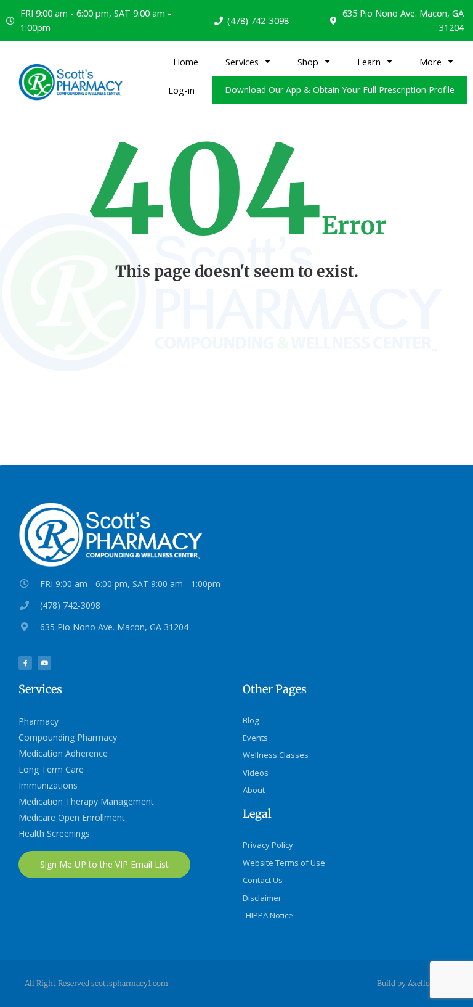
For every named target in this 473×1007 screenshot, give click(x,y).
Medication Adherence (63, 753)
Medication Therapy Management (86, 801)
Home (185, 61)
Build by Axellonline (412, 983)
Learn (369, 61)
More (430, 61)
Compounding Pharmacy (67, 737)
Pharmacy (38, 721)
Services (242, 61)
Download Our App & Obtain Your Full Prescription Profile (340, 90)
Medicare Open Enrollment (71, 817)
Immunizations (48, 785)
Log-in (181, 90)
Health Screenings (54, 833)
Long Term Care (51, 769)
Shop (307, 61)
